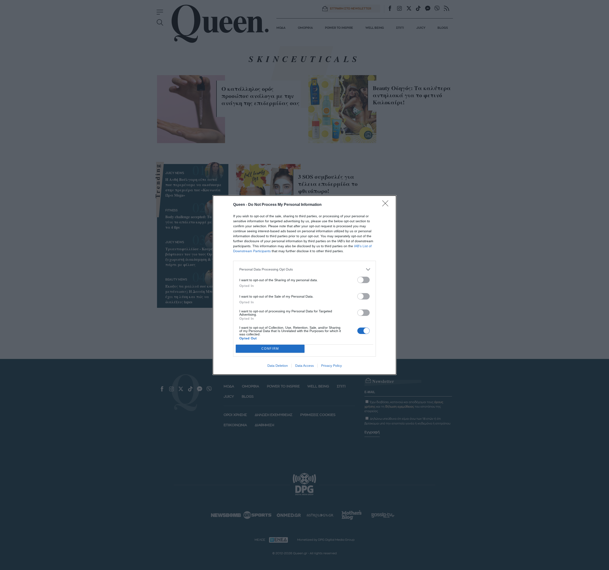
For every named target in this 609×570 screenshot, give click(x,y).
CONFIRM (270, 348)
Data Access (304, 365)
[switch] (363, 280)
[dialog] (304, 285)
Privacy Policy (331, 365)
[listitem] (304, 269)
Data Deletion (277, 365)
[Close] (386, 204)
